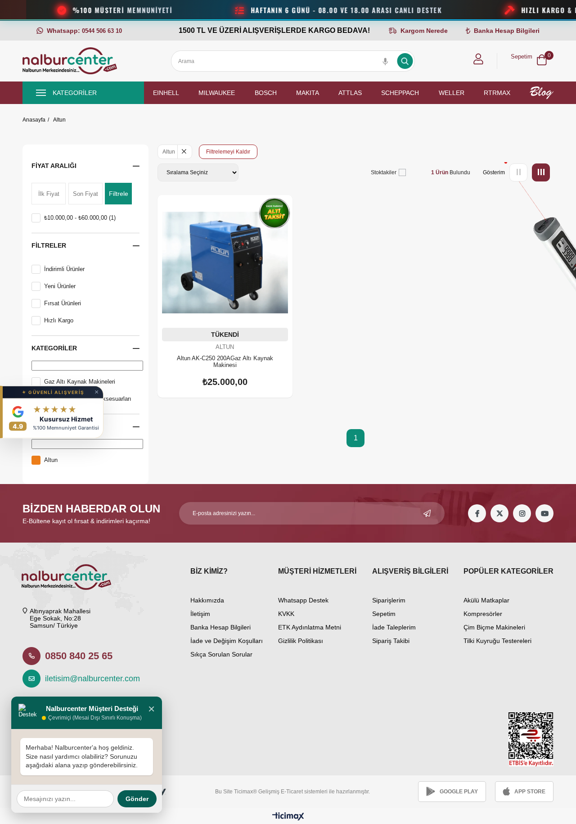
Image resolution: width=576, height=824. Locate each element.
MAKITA (307, 92)
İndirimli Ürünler (64, 269)
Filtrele (118, 193)
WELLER (451, 92)
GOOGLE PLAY (459, 791)
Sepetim (384, 613)
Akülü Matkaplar (486, 600)
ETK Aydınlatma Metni (309, 627)
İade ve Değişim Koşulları (226, 640)
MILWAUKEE (216, 92)
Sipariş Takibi (391, 640)
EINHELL (166, 92)
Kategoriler (54, 348)
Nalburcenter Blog (542, 93)
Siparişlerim (388, 600)
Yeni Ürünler (60, 286)
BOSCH (266, 92)
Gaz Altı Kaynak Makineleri (79, 381)
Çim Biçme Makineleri (494, 627)
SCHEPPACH (400, 92)
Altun (51, 460)
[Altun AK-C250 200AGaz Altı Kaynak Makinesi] (225, 262)
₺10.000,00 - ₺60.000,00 (80, 217)
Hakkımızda (207, 600)
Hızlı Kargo (58, 320)
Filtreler (49, 245)
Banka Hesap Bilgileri (220, 627)
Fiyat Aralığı (54, 165)
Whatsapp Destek (303, 600)
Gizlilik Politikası (300, 640)
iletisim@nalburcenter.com (87, 678)
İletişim (200, 613)
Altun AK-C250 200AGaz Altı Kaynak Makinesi (225, 361)
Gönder (137, 798)
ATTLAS (350, 92)
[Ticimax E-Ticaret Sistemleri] (288, 817)
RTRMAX (497, 92)
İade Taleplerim (394, 627)
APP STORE (529, 791)
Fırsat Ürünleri (62, 303)
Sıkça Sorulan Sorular (221, 654)
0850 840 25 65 (78, 655)
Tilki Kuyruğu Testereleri (497, 640)
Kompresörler (483, 613)
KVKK (286, 613)
